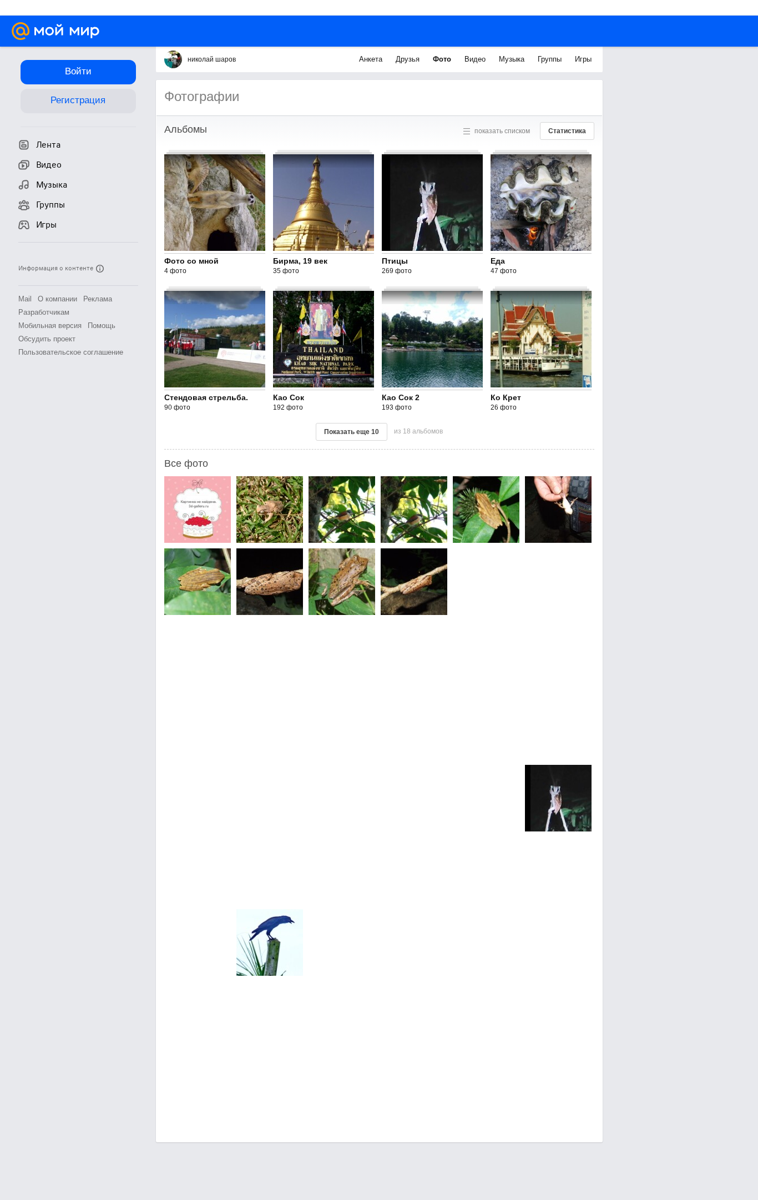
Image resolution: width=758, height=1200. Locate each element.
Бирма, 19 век (300, 260)
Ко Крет (506, 397)
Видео (476, 59)
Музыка (513, 59)
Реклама (97, 299)
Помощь (101, 325)
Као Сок (288, 397)
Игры (583, 59)
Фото (443, 59)
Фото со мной (191, 260)
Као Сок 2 (401, 397)
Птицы (395, 260)
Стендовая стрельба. (206, 397)
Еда (498, 260)
